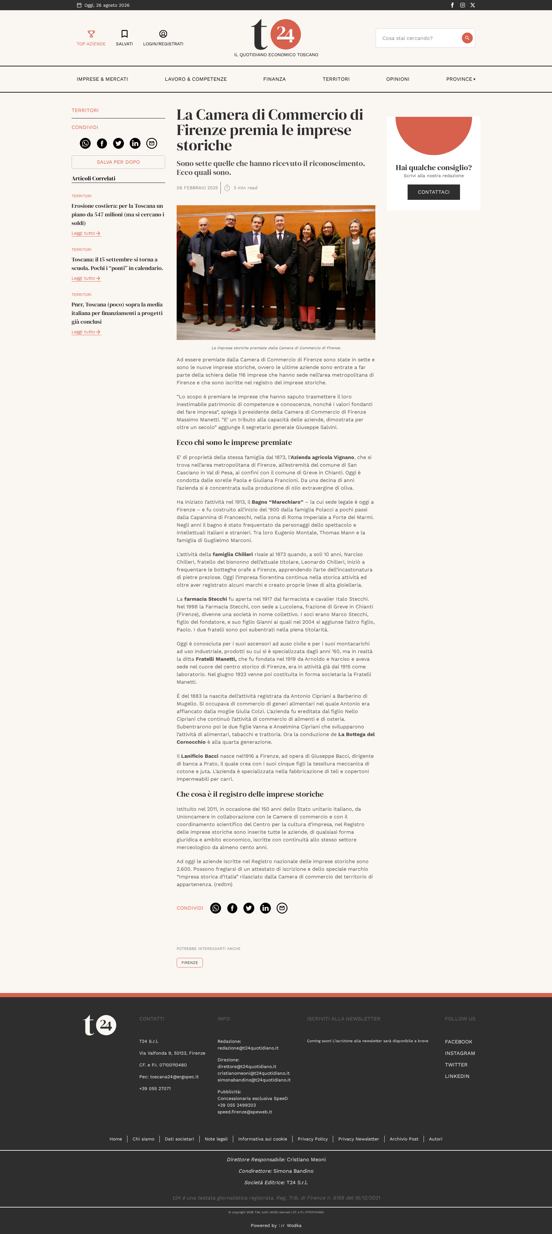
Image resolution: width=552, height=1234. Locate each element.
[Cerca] (467, 38)
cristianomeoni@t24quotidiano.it (254, 1073)
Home (116, 1138)
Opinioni (398, 79)
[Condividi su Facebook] (102, 143)
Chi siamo (143, 1138)
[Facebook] (452, 5)
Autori (435, 1138)
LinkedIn (457, 1076)
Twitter (456, 1065)
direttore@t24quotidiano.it (247, 1066)
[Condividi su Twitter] (118, 143)
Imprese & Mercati (102, 79)
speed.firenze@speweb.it (245, 1111)
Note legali (216, 1138)
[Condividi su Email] (151, 143)
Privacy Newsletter (358, 1138)
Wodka (294, 1225)
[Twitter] (472, 5)
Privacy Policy (313, 1138)
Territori (336, 79)
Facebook (458, 1042)
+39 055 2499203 (237, 1105)
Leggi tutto (83, 233)
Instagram (460, 1053)
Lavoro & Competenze (196, 79)
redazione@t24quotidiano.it (248, 1047)
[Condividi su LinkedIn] (135, 143)
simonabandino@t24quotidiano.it (254, 1079)
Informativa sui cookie (262, 1138)
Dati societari (179, 1138)
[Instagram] (462, 5)
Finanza (274, 79)
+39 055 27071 (155, 1088)
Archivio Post (404, 1138)
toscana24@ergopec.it (174, 1076)
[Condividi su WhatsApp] (85, 143)
